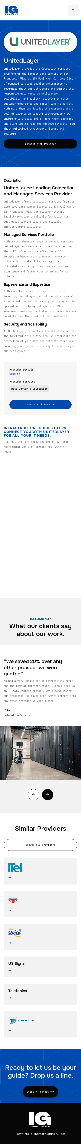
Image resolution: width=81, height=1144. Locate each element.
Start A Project (40, 1091)
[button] (73, 10)
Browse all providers (40, 844)
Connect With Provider (40, 144)
